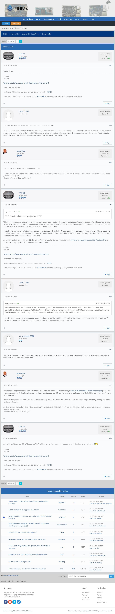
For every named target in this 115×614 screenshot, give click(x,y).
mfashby (62, 562)
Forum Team (101, 602)
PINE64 (5, 34)
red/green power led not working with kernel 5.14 (27, 539)
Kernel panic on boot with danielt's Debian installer (28, 554)
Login (6, 24)
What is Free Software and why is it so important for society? (26, 83)
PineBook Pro (42, 96)
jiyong (62, 532)
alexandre (62, 510)
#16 (110, 350)
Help (92, 19)
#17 (110, 385)
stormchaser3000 (26, 336)
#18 (110, 438)
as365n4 (62, 517)
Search (85, 19)
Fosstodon (86, 600)
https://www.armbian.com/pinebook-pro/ (86, 391)
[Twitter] (14, 602)
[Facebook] (6, 602)
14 (73, 502)
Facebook (85, 592)
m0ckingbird (85, 611)
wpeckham (21, 151)
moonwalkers (101, 555)
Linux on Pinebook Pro (29, 34)
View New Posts (7, 28)
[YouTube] (10, 602)
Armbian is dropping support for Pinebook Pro (88, 240)
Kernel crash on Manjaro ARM (20, 562)
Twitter (85, 595)
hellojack (62, 502)
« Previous (11, 41)
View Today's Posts (20, 28)
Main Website (28, 19)
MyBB (13, 611)
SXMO (49, 92)
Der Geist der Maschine (104, 503)
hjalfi (62, 554)
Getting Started (49, 19)
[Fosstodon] (19, 602)
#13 (110, 162)
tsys (61, 569)
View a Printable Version (11, 575)
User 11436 (24, 111)
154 (73, 569)
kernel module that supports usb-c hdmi (24, 510)
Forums (100, 592)
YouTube (85, 597)
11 (73, 554)
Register (16, 24)
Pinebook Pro (15, 34)
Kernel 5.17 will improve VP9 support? (23, 532)
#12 (110, 125)
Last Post (93, 503)
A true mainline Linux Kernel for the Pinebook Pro (27, 569)
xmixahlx (99, 533)
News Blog (68, 19)
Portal (77, 19)
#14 (110, 205)
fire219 (109, 611)
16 (73, 510)
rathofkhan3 (100, 511)
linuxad (98, 570)
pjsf (62, 547)
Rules (38, 19)
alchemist (62, 539)
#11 (110, 65)
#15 (110, 296)
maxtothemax (62, 525)
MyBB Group (28, 611)
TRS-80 (22, 53)
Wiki (59, 19)
